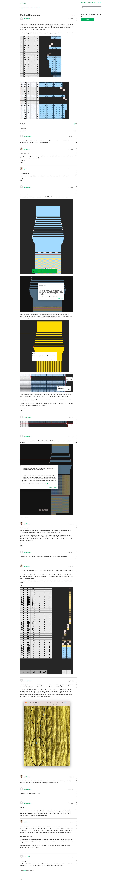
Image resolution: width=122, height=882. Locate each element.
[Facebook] (20, 123)
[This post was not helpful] (76, 23)
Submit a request (92, 2)
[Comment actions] (76, 143)
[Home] (23, 2)
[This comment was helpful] (76, 136)
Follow (73, 15)
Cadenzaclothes (27, 18)
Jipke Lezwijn (27, 149)
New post (88, 19)
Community (83, 2)
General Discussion (35, 8)
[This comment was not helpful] (76, 140)
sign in (24, 870)
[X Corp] (22, 123)
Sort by (75, 130)
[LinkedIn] (24, 123)
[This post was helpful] (76, 18)
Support (21, 8)
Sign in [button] (99, 2)
